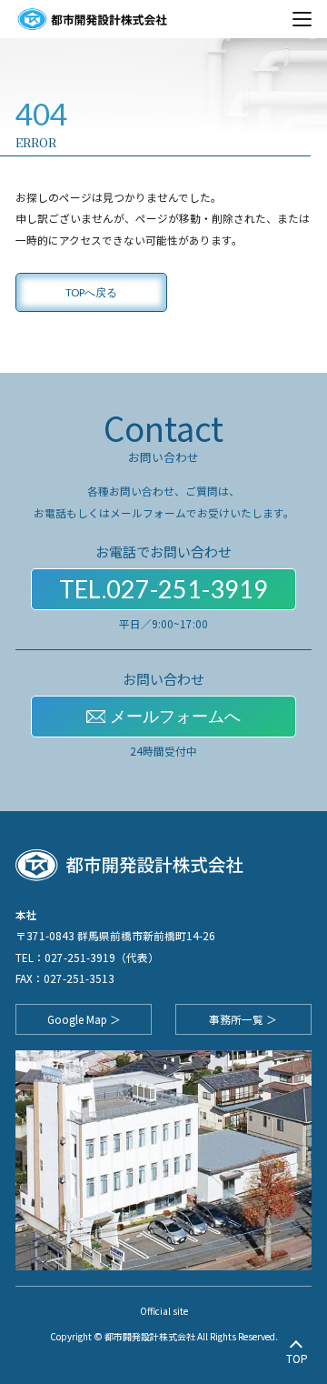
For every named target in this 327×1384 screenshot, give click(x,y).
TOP (297, 1358)
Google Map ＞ (84, 1019)
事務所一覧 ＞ (243, 1019)
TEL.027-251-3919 (163, 589)
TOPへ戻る (91, 292)
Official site (164, 1311)
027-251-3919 (80, 957)
